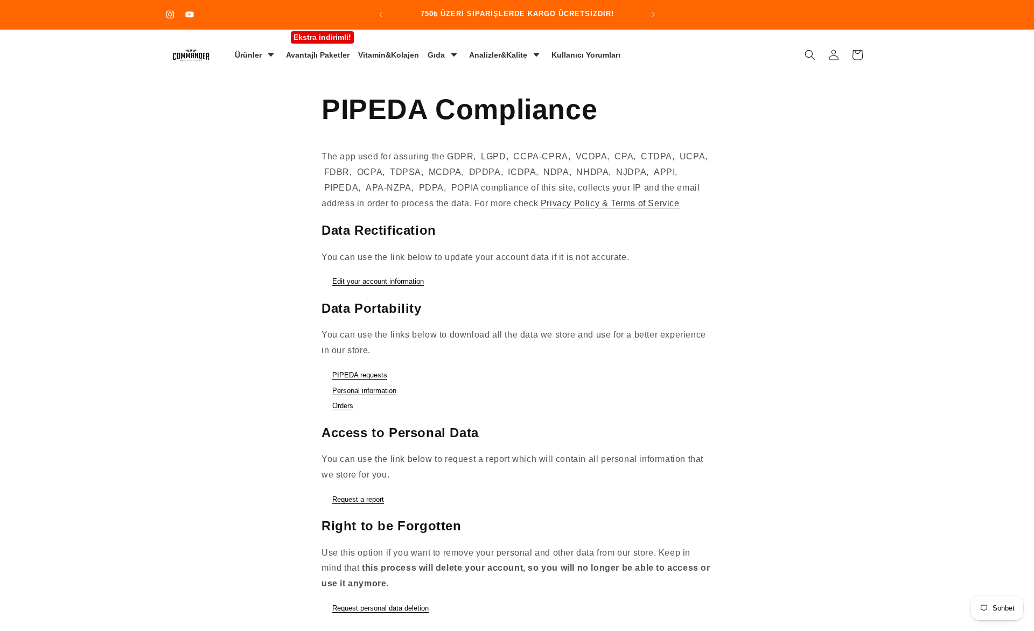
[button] (810, 55)
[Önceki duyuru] (381, 14)
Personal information (364, 391)
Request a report (358, 499)
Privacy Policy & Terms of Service (610, 203)
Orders (342, 406)
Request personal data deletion (380, 608)
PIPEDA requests (359, 375)
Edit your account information (378, 281)
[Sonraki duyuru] (653, 14)
